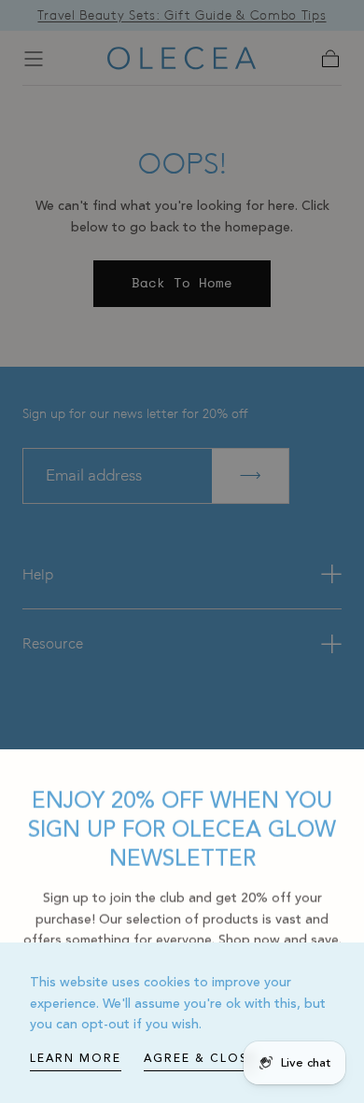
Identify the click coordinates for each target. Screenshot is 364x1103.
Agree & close (200, 1059)
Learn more (75, 1059)
